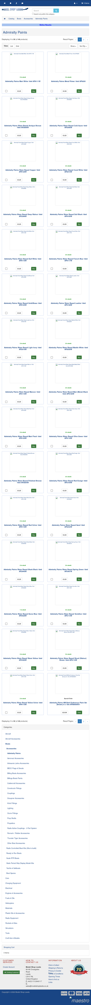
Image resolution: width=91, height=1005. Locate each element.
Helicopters (9, 903)
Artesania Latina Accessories (17, 763)
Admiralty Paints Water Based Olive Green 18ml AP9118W (68, 437)
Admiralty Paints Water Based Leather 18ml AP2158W (68, 304)
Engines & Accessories (14, 893)
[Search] (56, 11)
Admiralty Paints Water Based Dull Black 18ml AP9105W (68, 215)
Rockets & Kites (11, 923)
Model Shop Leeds (22, 992)
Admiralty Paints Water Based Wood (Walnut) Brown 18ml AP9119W (68, 659)
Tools (7, 933)
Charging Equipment (13, 883)
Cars (7, 878)
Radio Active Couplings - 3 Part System (21, 828)
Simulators (9, 928)
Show (73, 46)
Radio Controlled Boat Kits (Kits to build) (20, 848)
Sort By (83, 46)
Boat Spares (10, 873)
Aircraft (8, 734)
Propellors (10, 823)
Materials (8, 908)
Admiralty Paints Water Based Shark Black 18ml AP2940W (23, 570)
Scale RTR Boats (12, 858)
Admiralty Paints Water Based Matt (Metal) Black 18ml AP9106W (68, 393)
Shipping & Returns (55, 968)
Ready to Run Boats (13, 853)
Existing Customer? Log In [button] (13, 972)
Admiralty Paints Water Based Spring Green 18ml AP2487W (68, 570)
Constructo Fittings (13, 788)
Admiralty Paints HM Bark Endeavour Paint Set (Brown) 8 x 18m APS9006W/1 (68, 703)
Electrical (8, 888)
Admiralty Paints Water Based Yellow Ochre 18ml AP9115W (22, 703)
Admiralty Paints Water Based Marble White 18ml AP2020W (68, 348)
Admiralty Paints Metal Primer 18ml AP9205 (68, 81)
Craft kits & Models (12, 938)
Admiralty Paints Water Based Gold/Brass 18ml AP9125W (23, 304)
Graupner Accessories (14, 798)
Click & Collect (53, 965)
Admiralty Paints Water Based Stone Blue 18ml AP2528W (23, 615)
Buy (33, 91)
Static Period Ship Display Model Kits (19, 863)
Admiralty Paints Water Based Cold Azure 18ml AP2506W (68, 126)
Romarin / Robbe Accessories (17, 833)
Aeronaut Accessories (14, 758)
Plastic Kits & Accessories (15, 913)
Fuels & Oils (9, 898)
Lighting (9, 808)
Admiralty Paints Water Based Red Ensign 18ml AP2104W (68, 481)
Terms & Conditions (55, 973)
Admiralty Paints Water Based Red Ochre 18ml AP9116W (22, 526)
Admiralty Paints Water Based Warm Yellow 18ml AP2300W (22, 659)
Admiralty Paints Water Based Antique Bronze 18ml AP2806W (22, 126)
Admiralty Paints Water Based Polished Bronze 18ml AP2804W (23, 481)
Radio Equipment (11, 918)
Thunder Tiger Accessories (16, 838)
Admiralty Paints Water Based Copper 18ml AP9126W (22, 171)
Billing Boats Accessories (15, 773)
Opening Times (54, 976)
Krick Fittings (11, 803)
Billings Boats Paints (13, 778)
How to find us (53, 979)
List (11, 46)
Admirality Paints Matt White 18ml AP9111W (22, 81)
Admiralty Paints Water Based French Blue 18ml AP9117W (68, 260)
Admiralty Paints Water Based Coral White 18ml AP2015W (68, 171)
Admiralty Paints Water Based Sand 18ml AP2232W (68, 526)
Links (50, 982)
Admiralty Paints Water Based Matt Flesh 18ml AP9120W (22, 437)
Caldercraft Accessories (15, 783)
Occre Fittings (11, 813)
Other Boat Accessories (15, 843)
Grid (17, 46)
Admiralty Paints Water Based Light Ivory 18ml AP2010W (22, 348)
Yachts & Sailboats (12, 868)
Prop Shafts (10, 818)
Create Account (9, 967)
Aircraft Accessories (12, 739)
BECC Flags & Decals (14, 768)
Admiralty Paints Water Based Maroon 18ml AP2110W (22, 393)
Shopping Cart (9, 947)
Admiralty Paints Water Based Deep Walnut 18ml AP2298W (22, 215)
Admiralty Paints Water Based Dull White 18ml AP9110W (22, 260)
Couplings (10, 793)
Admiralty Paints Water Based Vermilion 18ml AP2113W (68, 615)
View (79, 712)
